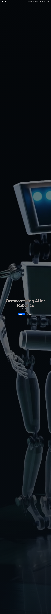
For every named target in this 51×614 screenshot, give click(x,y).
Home (29, 1)
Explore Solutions (21, 314)
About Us (32, 1)
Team (40, 1)
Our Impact (43, 1)
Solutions (36, 1)
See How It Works (29, 314)
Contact (48, 1)
